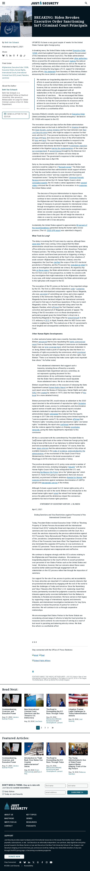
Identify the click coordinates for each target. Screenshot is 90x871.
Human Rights (20, 70)
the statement (49, 72)
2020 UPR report (53, 230)
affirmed (55, 307)
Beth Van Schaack (12, 42)
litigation (75, 127)
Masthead (9, 818)
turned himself (73, 318)
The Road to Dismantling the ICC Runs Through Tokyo (55, 711)
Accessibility (28, 866)
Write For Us (10, 822)
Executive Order (78, 114)
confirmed (64, 424)
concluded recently (39, 183)
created (44, 393)
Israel (19, 75)
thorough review (65, 167)
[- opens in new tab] (35, 655)
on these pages (42, 270)
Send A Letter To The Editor (15, 115)
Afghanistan (6, 67)
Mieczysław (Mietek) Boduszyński (53, 720)
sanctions (5, 78)
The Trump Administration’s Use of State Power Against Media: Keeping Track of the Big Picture (77, 763)
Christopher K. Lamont (54, 723)
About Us (8, 815)
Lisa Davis (38, 721)
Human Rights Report (57, 387)
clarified (57, 262)
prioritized (81, 352)
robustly (71, 467)
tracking (73, 61)
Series (29, 818)
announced (43, 342)
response (83, 185)
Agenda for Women (74, 477)
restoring (35, 480)
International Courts (9, 73)
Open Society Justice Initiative (47, 130)
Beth (9, 90)
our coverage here (39, 151)
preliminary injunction (78, 146)
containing (80, 289)
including (82, 403)
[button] (86, 3)
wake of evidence (60, 451)
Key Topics (31, 815)
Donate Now (14, 857)
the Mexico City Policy (49, 472)
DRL (34, 393)
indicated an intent (78, 265)
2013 (47, 320)
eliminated (54, 414)
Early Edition (9, 791)
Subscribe (76, 792)
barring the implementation (62, 148)
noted (56, 493)
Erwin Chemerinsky (31, 771)
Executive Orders (8, 70)
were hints (36, 244)
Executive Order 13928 (20, 67)
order (73, 289)
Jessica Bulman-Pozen (10, 718)
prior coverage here (52, 347)
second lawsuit (56, 151)
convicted (44, 294)
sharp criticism (43, 448)
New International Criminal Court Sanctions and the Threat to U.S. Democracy (31, 713)
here (37, 138)
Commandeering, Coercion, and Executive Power (9, 711)
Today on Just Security (13, 794)
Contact (8, 826)
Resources (31, 822)
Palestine (25, 75)
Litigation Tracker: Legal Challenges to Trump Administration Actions (78, 712)
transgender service (50, 483)
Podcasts (31, 826)
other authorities (80, 58)
